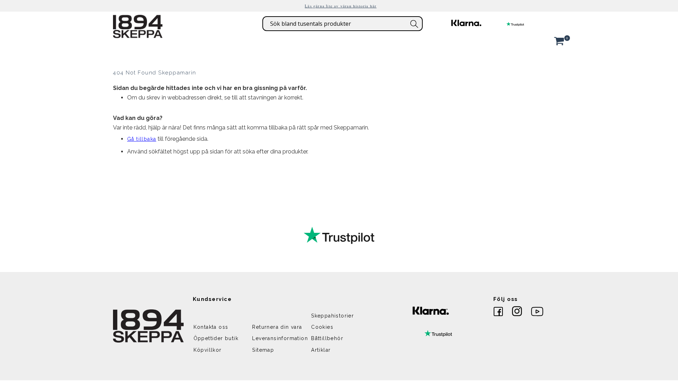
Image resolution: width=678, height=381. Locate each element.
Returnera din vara (277, 327)
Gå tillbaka (141, 139)
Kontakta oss (211, 327)
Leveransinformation (280, 338)
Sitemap (263, 350)
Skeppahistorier (332, 316)
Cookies (322, 327)
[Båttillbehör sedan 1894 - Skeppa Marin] (137, 34)
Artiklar (321, 350)
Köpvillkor (208, 350)
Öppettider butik (216, 338)
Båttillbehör (327, 338)
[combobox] (342, 23)
